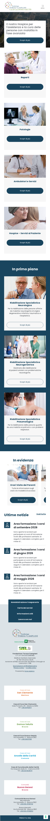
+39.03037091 (26, 739)
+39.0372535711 (26, 771)
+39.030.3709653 (26, 811)
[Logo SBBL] (25, 648)
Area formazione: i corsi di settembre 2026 (29, 525)
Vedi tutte (41, 514)
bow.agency (29, 671)
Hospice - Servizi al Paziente (25, 233)
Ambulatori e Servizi (25, 181)
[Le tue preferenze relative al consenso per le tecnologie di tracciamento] (45, 816)
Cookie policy (31, 668)
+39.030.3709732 (26, 804)
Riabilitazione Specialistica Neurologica (25, 304)
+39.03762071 (26, 708)
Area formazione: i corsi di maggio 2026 (29, 577)
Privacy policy (19, 668)
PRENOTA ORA (25, 818)
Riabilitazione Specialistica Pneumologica (25, 420)
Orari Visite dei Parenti (22, 485)
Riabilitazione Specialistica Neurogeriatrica (25, 363)
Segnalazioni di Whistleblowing (25, 666)
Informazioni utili (25, 613)
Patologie (25, 129)
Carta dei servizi (25, 608)
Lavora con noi (25, 619)
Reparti (25, 77)
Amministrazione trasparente (25, 602)
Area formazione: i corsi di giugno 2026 (29, 551)
